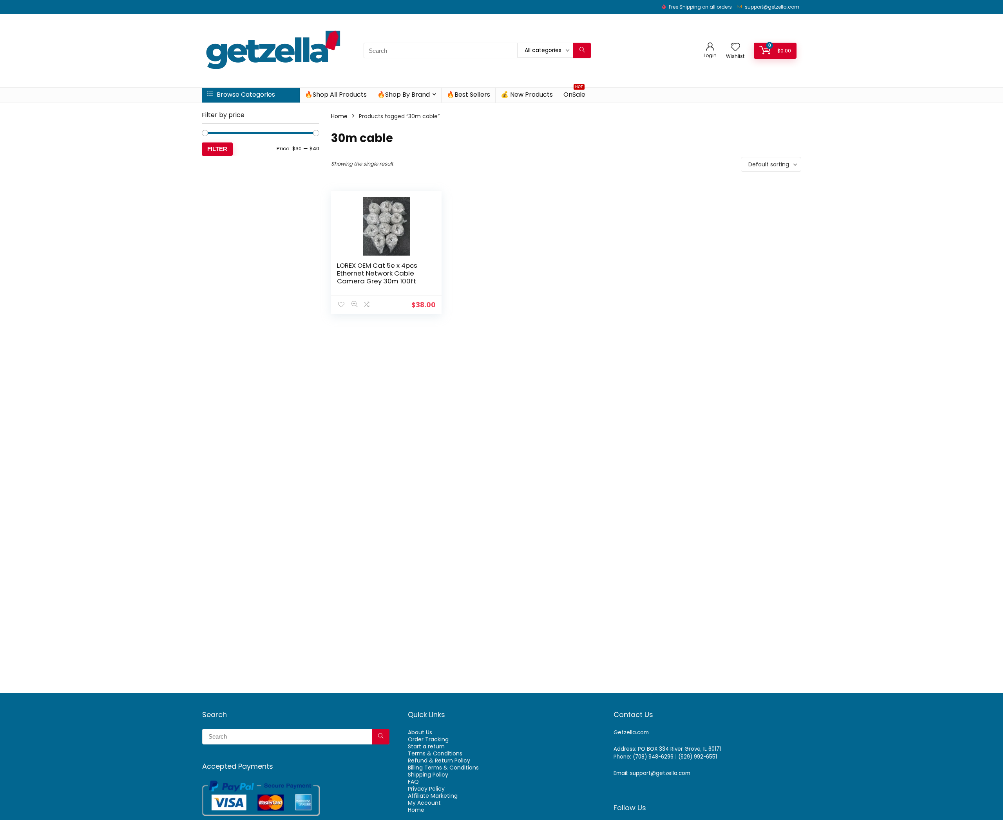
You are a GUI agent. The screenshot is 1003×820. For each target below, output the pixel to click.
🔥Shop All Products (336, 94)
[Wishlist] (735, 47)
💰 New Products (527, 94)
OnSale (574, 93)
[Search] (582, 50)
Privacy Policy (426, 789)
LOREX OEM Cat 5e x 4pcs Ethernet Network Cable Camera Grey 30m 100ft (377, 273)
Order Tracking (428, 739)
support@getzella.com (772, 7)
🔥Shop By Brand (403, 94)
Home (339, 116)
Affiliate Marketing (433, 796)
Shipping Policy (428, 775)
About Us (420, 732)
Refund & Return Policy (439, 760)
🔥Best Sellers (468, 94)
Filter (217, 149)
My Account (424, 803)
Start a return (426, 746)
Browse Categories (245, 94)
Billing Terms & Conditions (443, 767)
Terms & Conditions (435, 753)
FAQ (413, 782)
